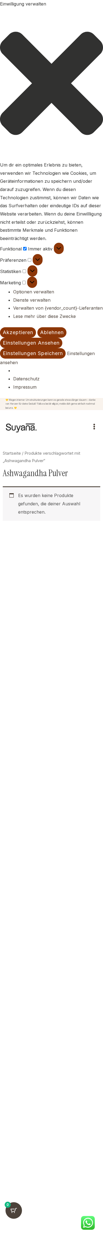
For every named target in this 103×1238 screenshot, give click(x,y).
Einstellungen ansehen (31, 343)
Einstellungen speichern (33, 353)
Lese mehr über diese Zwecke (44, 316)
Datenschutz (26, 378)
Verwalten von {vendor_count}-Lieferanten (58, 308)
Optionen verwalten (33, 291)
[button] (51, 84)
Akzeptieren (18, 332)
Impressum (25, 387)
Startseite (12, 453)
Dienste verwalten (32, 300)
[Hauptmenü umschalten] (94, 427)
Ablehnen (52, 332)
